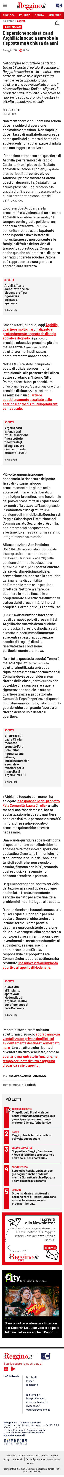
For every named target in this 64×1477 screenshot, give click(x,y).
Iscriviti (50, 1247)
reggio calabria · (20, 1075)
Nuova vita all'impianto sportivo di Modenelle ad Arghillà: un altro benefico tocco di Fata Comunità (16, 997)
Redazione (11, 1455)
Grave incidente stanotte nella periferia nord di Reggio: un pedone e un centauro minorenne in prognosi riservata (34, 1198)
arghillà (39, 1075)
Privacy (45, 1455)
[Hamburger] (5, 6)
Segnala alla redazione (29, 1455)
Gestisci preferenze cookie (39, 1459)
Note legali (17, 1459)
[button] (57, 23)
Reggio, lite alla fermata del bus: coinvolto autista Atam (32, 1136)
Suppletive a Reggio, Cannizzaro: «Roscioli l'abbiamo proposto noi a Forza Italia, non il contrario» (33, 1154)
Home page (8, 21)
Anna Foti (13, 110)
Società (21, 21)
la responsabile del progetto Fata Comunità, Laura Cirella (31, 803)
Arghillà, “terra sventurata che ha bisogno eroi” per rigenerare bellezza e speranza (16, 294)
